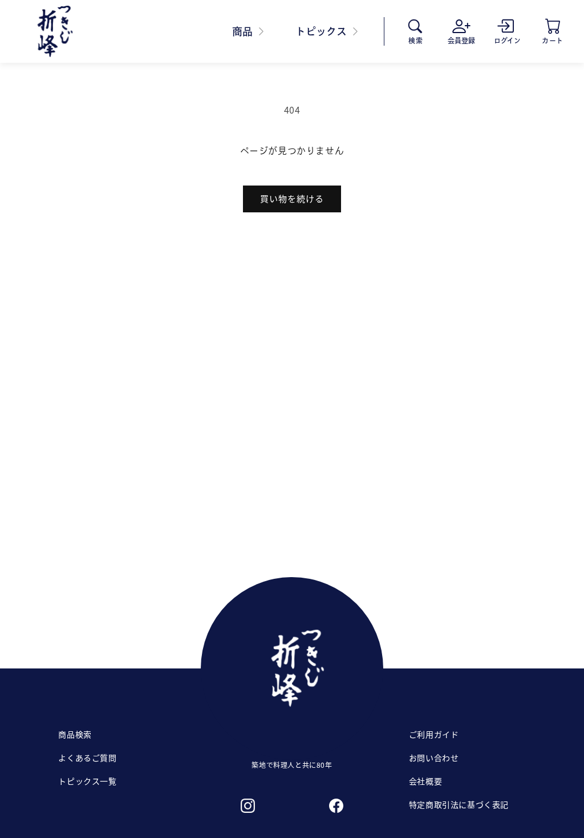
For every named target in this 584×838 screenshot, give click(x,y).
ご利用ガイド (434, 734)
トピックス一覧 (87, 781)
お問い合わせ (434, 757)
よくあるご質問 (87, 757)
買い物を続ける (292, 198)
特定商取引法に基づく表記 (459, 804)
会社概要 (425, 781)
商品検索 (74, 734)
